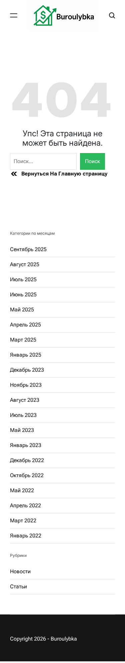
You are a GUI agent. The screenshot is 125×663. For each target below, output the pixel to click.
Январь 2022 (25, 535)
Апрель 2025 (25, 324)
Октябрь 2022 (27, 475)
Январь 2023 (25, 445)
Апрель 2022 (25, 505)
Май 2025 (22, 309)
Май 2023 (22, 430)
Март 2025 (23, 340)
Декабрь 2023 (27, 370)
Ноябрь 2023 (26, 385)
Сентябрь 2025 (28, 249)
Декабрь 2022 (27, 460)
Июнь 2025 (23, 294)
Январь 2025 (25, 355)
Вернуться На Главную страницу (64, 173)
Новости (20, 571)
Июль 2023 (23, 415)
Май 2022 (22, 490)
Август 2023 (24, 400)
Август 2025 (24, 264)
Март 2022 (23, 520)
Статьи (18, 586)
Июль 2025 (23, 279)
